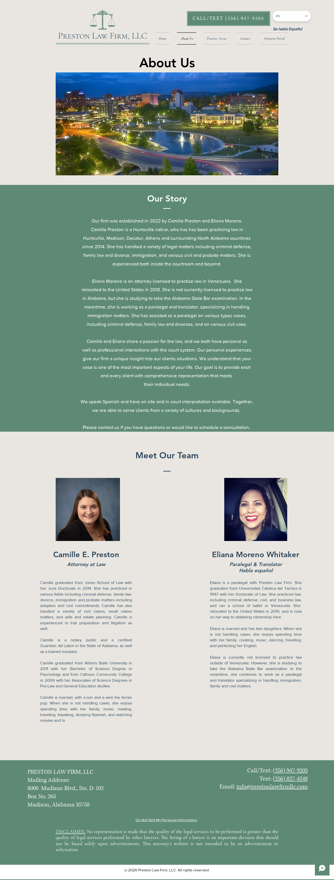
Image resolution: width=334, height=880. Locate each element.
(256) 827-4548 (290, 779)
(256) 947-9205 (290, 770)
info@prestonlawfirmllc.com (272, 787)
